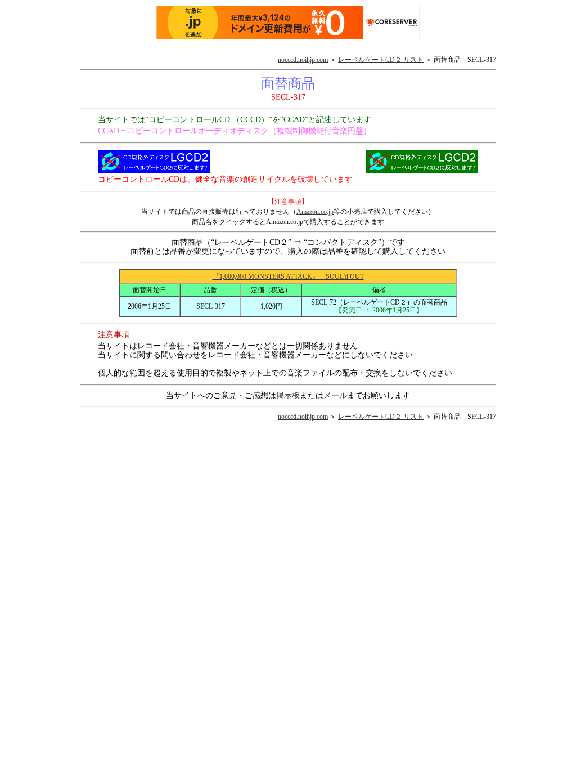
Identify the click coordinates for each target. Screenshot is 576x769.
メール (335, 395)
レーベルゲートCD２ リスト (381, 60)
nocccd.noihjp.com (303, 60)
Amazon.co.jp (315, 212)
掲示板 (288, 395)
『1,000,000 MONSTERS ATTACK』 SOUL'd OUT (288, 276)
